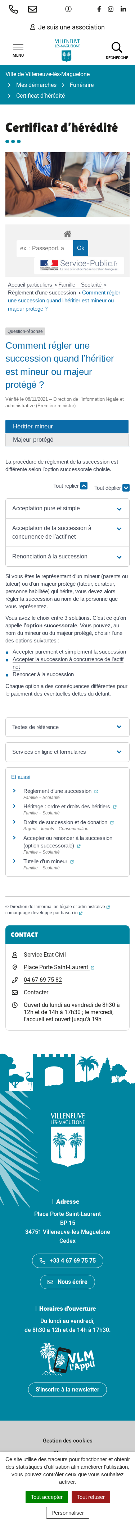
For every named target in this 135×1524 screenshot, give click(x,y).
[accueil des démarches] (67, 232)
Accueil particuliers (31, 285)
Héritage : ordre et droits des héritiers (70, 806)
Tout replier (66, 486)
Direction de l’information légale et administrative (60, 906)
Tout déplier (108, 489)
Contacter (36, 992)
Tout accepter (47, 1497)
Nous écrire (72, 1281)
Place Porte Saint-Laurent (59, 967)
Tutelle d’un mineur (48, 861)
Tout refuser (91, 1497)
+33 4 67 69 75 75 (73, 1260)
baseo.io (71, 912)
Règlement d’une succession (42, 292)
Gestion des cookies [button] (68, 1440)
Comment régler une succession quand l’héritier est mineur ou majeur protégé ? (64, 300)
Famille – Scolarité (80, 285)
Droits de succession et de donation (68, 822)
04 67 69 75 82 (43, 979)
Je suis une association (71, 27)
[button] (14, 9)
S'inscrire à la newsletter (67, 1389)
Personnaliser (67, 1513)
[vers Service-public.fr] (79, 266)
